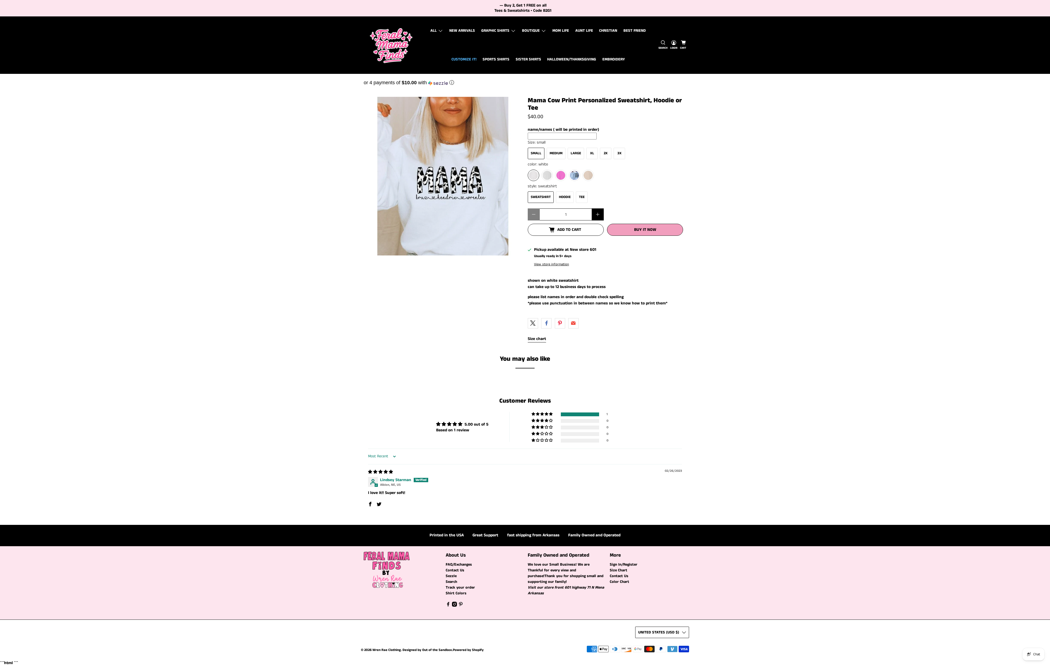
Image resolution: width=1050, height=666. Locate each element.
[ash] (547, 175)
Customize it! (464, 59)
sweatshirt (541, 197)
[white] (533, 175)
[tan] (588, 175)
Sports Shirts (496, 59)
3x (619, 153)
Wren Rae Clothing (386, 650)
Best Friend (634, 30)
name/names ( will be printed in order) (563, 129)
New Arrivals (462, 30)
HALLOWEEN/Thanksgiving (571, 59)
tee (582, 197)
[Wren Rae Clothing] (391, 45)
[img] (380, 472)
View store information (551, 264)
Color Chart (619, 581)
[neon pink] (561, 175)
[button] (525, 82)
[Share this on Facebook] (546, 323)
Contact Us (455, 570)
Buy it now (645, 229)
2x (606, 153)
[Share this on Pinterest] (560, 323)
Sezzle (451, 576)
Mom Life (560, 30)
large (576, 153)
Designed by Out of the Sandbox (427, 650)
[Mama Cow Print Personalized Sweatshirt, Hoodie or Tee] (443, 176)
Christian (608, 30)
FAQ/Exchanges (459, 564)
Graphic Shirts (495, 30)
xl (592, 153)
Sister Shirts (528, 59)
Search (451, 581)
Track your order (460, 587)
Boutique (531, 30)
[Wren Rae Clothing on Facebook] (448, 605)
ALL (433, 30)
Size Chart (618, 570)
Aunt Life (584, 30)
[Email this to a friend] (573, 323)
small (536, 153)
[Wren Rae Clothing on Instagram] (454, 605)
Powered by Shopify (468, 650)
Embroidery (613, 59)
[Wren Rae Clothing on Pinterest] (460, 605)
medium (556, 153)
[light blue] (574, 175)
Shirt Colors (456, 593)
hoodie (565, 197)
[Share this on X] (533, 323)
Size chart (537, 339)
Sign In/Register (623, 564)
